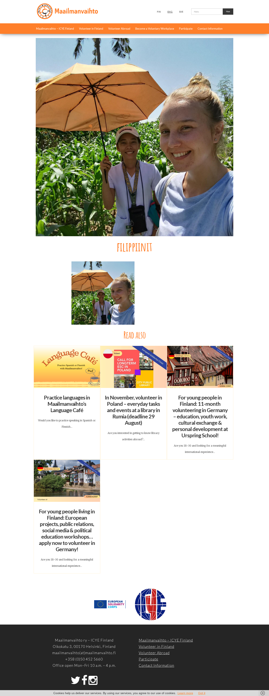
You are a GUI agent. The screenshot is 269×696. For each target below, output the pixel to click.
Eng (170, 11)
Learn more (185, 693)
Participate (186, 28)
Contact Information (210, 28)
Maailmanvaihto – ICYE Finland (55, 28)
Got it (201, 693)
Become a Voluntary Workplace (154, 28)
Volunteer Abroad (119, 28)
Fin (159, 11)
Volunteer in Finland (91, 28)
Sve (181, 11)
